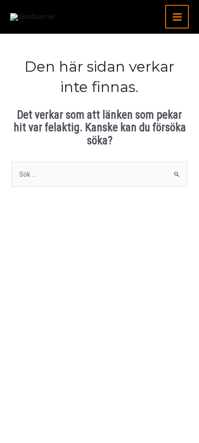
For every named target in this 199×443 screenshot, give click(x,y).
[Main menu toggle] (177, 17)
